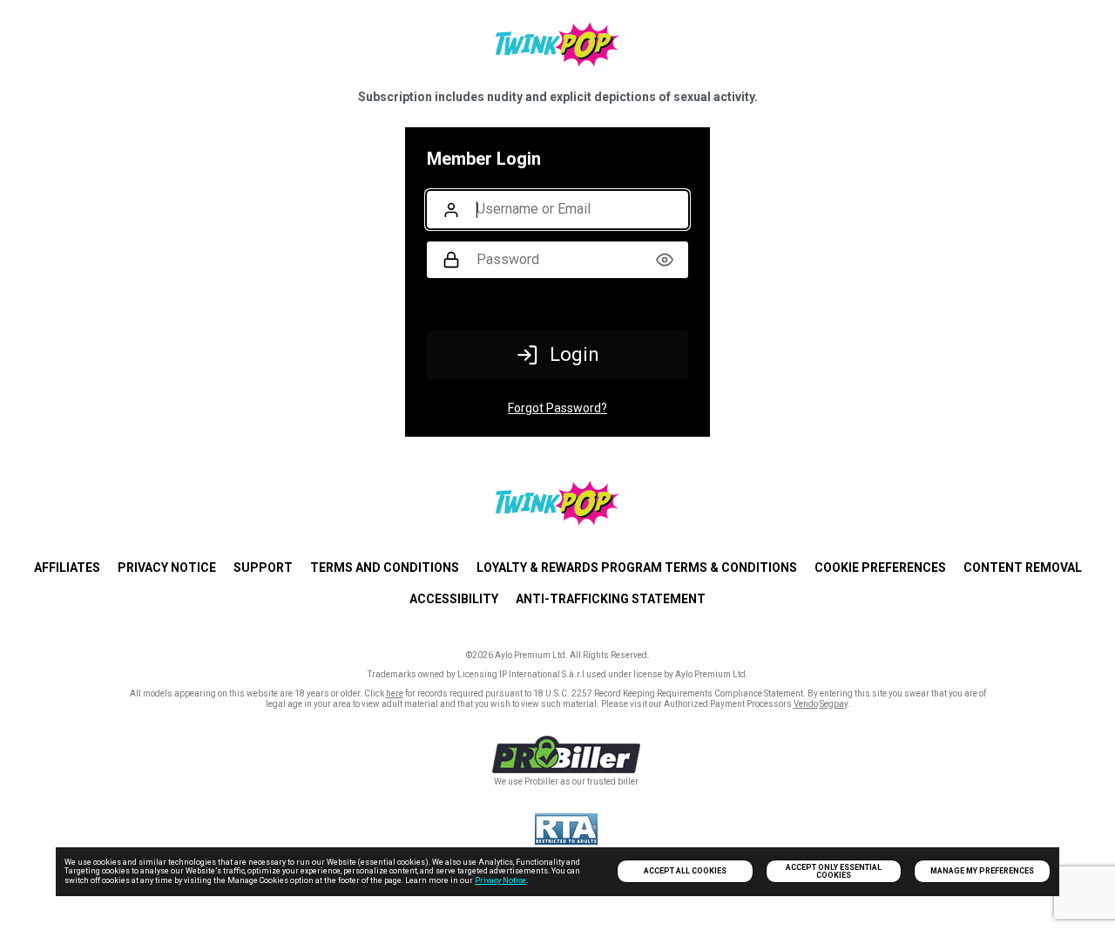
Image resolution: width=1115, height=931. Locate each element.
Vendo (806, 704)
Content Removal (1022, 567)
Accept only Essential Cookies (834, 871)
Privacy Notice (500, 880)
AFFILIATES (67, 567)
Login (574, 354)
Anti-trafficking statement (611, 599)
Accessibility (453, 599)
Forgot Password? (557, 408)
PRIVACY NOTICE (167, 567)
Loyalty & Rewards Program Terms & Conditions (636, 567)
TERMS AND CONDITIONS (384, 567)
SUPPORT (263, 567)
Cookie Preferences (880, 567)
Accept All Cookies (685, 870)
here (394, 693)
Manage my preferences (982, 870)
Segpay (834, 704)
